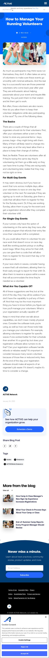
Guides (24, 37)
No (37, 8)
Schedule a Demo (24, 429)
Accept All (24, 653)
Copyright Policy (23, 590)
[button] (45, 3)
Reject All (24, 647)
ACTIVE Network (10, 394)
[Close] (45, 617)
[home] (6, 3)
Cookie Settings (24, 640)
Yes (33, 8)
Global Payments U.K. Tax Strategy (24, 598)
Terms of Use (12, 590)
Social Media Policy (20, 594)
